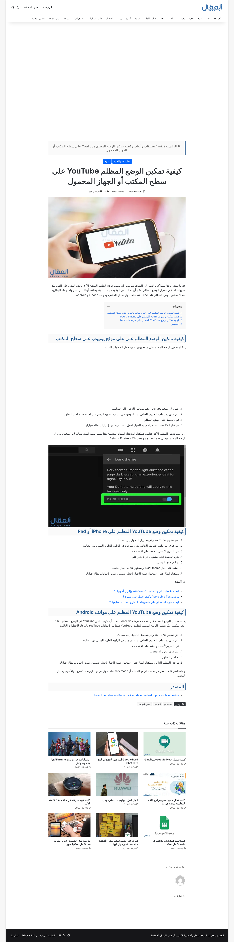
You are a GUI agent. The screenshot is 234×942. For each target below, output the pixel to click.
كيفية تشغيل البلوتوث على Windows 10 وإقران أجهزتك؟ (146, 591)
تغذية (191, 18)
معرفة (182, 18)
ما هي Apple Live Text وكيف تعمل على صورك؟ (151, 596)
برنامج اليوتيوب (144, 704)
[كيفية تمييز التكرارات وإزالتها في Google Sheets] (165, 825)
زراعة (66, 18)
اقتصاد (109, 18)
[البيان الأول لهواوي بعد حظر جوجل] (117, 785)
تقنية (207, 18)
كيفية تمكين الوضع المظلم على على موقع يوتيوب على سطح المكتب (143, 312)
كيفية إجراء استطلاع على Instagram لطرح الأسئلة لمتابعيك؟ (144, 602)
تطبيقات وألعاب (144, 146)
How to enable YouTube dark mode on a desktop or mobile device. (136, 695)
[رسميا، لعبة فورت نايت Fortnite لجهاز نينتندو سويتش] (69, 744)
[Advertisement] (117, 82)
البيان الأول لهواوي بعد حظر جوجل (120, 800)
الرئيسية (47, 7)
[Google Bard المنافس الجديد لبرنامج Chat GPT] (117, 744)
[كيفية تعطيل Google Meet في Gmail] (165, 744)
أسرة (128, 18)
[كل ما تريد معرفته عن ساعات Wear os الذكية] (69, 785)
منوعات (55, 18)
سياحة (172, 18)
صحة (163, 18)
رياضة (119, 18)
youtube (168, 704)
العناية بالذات (150, 18)
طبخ (200, 18)
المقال (197, 935)
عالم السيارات (95, 18)
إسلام (137, 18)
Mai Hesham (135, 191)
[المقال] (212, 7)
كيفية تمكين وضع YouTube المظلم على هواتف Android (149, 320)
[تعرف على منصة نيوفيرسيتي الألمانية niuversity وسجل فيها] (117, 825)
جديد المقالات (31, 7)
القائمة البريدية (47, 935)
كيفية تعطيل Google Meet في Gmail (165, 759)
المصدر (175, 323)
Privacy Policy (29, 935)
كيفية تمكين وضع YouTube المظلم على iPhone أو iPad (149, 316)
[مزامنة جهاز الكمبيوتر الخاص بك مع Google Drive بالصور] (69, 825)
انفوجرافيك (78, 18)
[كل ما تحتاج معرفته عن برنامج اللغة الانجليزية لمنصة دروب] (165, 785)
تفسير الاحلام (38, 18)
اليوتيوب (157, 704)
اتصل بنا (15, 935)
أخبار (218, 18)
